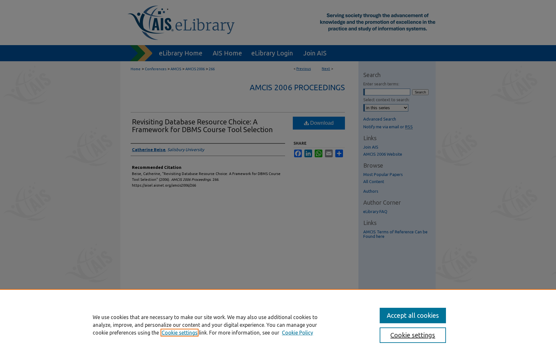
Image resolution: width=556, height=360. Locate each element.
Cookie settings (180, 333)
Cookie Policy (297, 333)
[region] (278, 324)
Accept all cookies (413, 315)
